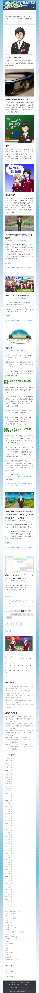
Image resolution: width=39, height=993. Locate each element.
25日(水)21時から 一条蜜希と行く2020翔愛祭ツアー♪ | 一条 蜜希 (19, 726)
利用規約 (12, 982)
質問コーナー (10, 146)
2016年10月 (9, 860)
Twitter (12, 624)
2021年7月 (8, 774)
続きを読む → (9, 263)
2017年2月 (8, 851)
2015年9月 (8, 890)
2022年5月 (8, 763)
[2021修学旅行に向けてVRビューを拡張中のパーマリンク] (19, 223)
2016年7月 (8, 867)
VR (6, 915)
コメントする (14, 485)
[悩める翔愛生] (19, 178)
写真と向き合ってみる (11, 939)
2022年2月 (8, 770)
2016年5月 (8, 871)
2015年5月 (8, 899)
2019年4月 (8, 795)
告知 (6, 941)
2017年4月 (8, 846)
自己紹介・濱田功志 (13, 57)
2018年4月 (8, 818)
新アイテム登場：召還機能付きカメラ (16, 716)
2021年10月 (9, 772)
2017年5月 (8, 844)
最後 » (9, 617)
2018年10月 (9, 804)
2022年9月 (8, 758)
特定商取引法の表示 (23, 982)
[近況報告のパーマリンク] (19, 337)
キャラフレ (24, 267)
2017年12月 (9, 828)
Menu (6, 8)
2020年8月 (8, 781)
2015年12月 (9, 883)
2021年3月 (8, 779)
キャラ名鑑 (8, 925)
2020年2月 (8, 788)
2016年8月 (8, 864)
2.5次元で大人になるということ (14, 911)
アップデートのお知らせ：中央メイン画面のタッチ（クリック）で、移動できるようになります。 (19, 515)
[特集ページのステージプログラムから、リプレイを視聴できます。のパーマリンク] (19, 564)
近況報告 (8, 348)
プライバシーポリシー (15, 984)
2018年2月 (8, 823)
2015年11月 (9, 885)
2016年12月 (9, 855)
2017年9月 (8, 834)
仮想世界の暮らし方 (11, 936)
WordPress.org (9, 976)
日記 (6, 945)
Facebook (7, 624)
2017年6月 (8, 841)
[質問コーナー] (19, 129)
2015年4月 (8, 901)
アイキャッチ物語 (10, 918)
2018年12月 (9, 800)
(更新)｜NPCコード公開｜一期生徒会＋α (17, 737)
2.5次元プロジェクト (16, 483)
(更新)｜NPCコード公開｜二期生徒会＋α (17, 744)
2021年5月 (8, 777)
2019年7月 (8, 793)
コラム (7, 929)
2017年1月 (8, 853)
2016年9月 (8, 862)
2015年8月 (8, 892)
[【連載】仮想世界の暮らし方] (19, 82)
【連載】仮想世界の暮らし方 (16, 99)
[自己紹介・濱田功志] (19, 40)
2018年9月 (8, 807)
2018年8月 (8, 809)
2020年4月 (8, 786)
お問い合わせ (24, 987)
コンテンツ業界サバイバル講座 (14, 932)
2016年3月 (8, 876)
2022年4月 (8, 765)
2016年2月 (8, 878)
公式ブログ (14, 987)
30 (24, 614)
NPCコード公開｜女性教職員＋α (15, 730)
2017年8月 (8, 837)
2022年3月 (8, 768)
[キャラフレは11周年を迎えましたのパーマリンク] (19, 284)
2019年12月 (9, 791)
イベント (8, 920)
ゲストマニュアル (10, 927)
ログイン (8, 969)
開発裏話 (13, 267)
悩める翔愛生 (10, 195)
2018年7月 (8, 811)
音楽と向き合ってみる (11, 959)
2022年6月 (8, 761)
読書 (6, 950)
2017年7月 (8, 839)
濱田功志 (23, 240)
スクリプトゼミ (10, 934)
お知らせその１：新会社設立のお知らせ (17, 382)
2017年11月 (9, 830)
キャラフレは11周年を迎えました (18, 295)
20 (20, 614)
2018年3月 (8, 821)
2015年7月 (8, 894)
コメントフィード (10, 974)
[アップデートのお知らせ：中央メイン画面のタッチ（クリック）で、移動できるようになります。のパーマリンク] (19, 500)
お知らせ (13, 601)
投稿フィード (9, 971)
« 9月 (7, 676)
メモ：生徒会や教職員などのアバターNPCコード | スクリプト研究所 (19, 733)
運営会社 (27, 984)
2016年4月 (8, 874)
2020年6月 (8, 784)
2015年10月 (9, 887)
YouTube (21, 624)
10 (16, 614)
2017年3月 (8, 848)
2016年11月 (9, 857)
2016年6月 (8, 869)
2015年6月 (8, 897)
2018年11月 (9, 802)
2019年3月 (8, 798)
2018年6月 (8, 814)
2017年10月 (9, 832)
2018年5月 (8, 816)
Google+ (16, 624)
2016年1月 (8, 880)
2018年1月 (8, 825)
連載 (6, 955)
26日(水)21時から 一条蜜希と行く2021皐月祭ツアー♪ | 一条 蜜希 (19, 719)
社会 (6, 948)
